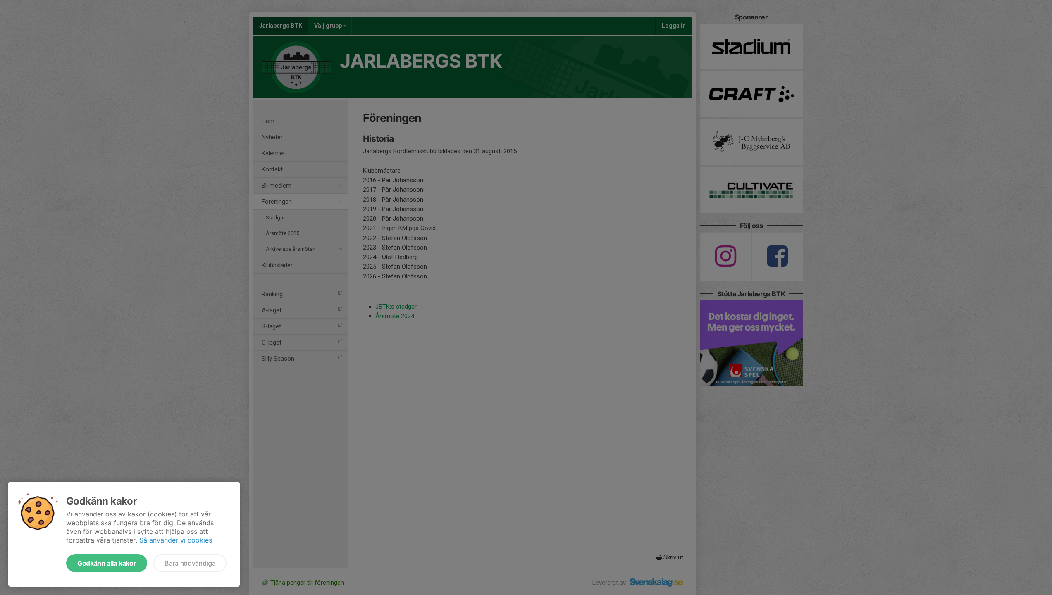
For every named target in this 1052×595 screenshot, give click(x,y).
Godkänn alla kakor (106, 563)
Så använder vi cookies (175, 540)
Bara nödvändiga (190, 563)
